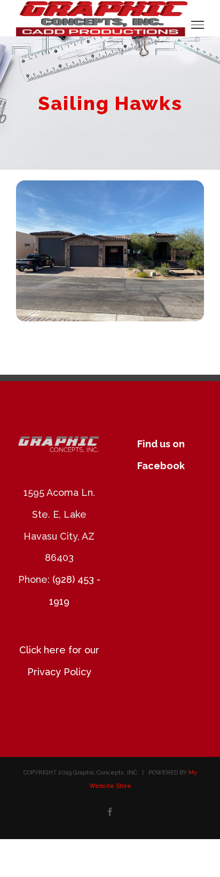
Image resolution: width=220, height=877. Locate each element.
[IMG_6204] (110, 185)
